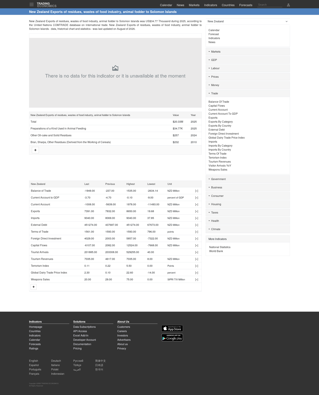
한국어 (99, 369)
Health (214, 221)
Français (34, 374)
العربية (77, 369)
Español (34, 365)
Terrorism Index (40, 266)
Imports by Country (220, 149)
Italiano (55, 365)
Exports (35, 211)
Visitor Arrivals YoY (220, 165)
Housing (215, 204)
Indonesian (57, 374)
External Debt (39, 225)
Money (214, 85)
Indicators (214, 38)
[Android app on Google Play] (172, 337)
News (212, 42)
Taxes (214, 212)
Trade (214, 93)
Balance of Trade (41, 191)
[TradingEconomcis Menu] (32, 4)
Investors (122, 335)
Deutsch (56, 361)
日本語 (99, 365)
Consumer (216, 196)
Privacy (121, 348)
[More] (34, 287)
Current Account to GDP (45, 197)
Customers (123, 327)
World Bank (216, 251)
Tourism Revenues (42, 259)
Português (35, 369)
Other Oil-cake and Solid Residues (51, 135)
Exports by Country (220, 125)
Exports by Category (221, 121)
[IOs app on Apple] (172, 328)
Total (33, 121)
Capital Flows (39, 245)
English (33, 361)
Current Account (40, 204)
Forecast (214, 34)
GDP (213, 60)
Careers (122, 331)
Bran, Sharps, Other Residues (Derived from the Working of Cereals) (71, 142)
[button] (288, 5)
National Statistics (219, 247)
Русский (78, 361)
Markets (215, 51)
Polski (54, 369)
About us (122, 344)
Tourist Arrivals (40, 252)
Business (216, 187)
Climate (215, 229)
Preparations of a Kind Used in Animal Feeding (58, 128)
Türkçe (77, 365)
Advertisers (124, 340)
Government (218, 179)
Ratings (33, 348)
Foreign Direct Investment (46, 238)
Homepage (35, 327)
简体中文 (100, 361)
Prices (214, 77)
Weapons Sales (40, 279)
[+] (196, 191)
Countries (35, 331)
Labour (214, 68)
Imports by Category (220, 145)
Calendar (214, 30)
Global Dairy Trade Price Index (49, 272)
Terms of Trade (39, 231)
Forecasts (35, 344)
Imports (35, 218)
